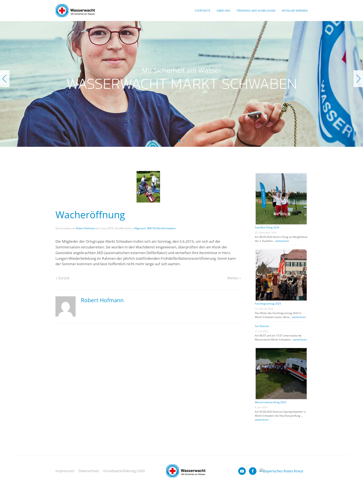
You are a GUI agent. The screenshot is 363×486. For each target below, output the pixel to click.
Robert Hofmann (85, 228)
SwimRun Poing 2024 (267, 227)
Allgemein (140, 228)
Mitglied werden (295, 10)
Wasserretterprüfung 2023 (270, 402)
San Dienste (262, 326)
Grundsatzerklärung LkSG (124, 470)
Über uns (223, 10)
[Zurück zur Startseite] (75, 10)
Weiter (232, 277)
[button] (4, 78)
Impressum (64, 470)
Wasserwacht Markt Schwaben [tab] (179, 140)
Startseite (202, 10)
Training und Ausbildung (256, 10)
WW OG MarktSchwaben (161, 228)
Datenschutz (89, 470)
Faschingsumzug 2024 (268, 303)
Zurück (64, 277)
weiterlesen (282, 241)
